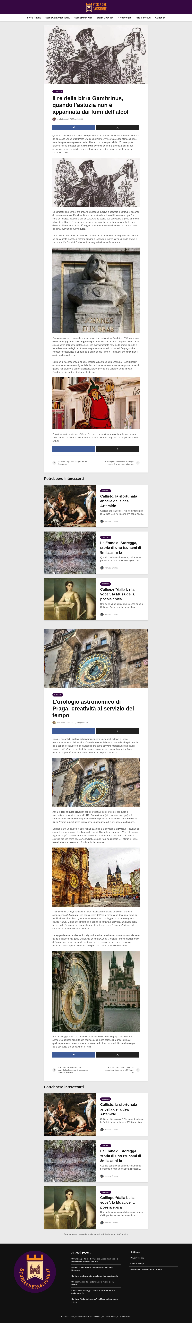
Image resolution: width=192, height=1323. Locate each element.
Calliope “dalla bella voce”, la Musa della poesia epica (117, 594)
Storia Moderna (105, 18)
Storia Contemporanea (57, 18)
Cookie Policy (137, 1263)
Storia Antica (34, 18)
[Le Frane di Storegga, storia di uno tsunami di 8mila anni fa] (70, 552)
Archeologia (124, 18)
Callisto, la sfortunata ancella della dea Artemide (118, 501)
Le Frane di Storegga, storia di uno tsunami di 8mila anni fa (120, 548)
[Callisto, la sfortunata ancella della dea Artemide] (70, 506)
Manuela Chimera (111, 521)
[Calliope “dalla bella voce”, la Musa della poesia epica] (70, 599)
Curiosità (160, 18)
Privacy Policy (137, 1258)
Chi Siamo (135, 1252)
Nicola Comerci (62, 119)
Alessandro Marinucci (64, 723)
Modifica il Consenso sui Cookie (146, 1269)
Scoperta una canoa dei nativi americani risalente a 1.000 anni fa (96, 1234)
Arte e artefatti (143, 18)
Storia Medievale (83, 18)
